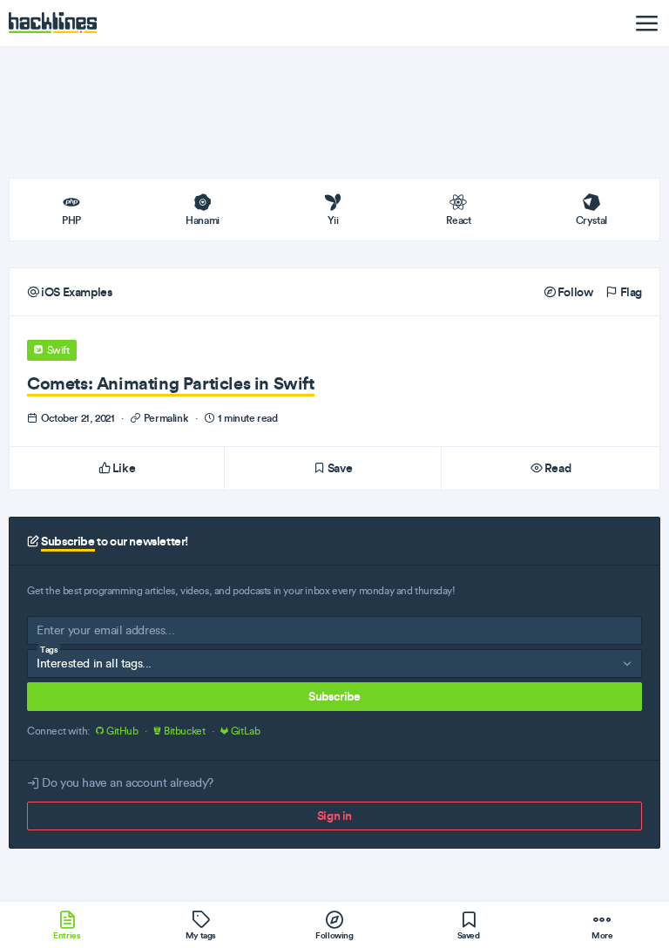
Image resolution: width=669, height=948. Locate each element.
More (601, 935)
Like (122, 468)
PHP (71, 220)
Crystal (591, 220)
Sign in (334, 815)
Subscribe (334, 696)
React (458, 220)
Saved (468, 935)
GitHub (122, 731)
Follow (573, 292)
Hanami (203, 220)
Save (338, 468)
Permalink (166, 417)
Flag (630, 292)
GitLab (244, 731)
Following (334, 935)
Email (50, 634)
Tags (48, 649)
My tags (201, 935)
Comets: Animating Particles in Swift (170, 383)
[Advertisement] (334, 112)
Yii (333, 220)
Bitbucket (184, 731)
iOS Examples (75, 292)
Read (556, 468)
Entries (66, 935)
